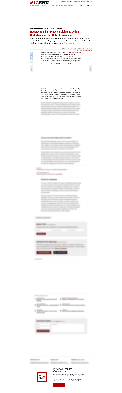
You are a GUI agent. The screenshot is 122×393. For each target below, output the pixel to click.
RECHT (52, 6)
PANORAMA (47, 6)
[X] (31, 56)
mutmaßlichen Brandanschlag (73, 52)
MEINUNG (70, 6)
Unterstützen (77, 1)
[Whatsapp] (31, 62)
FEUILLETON (64, 6)
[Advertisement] (61, 17)
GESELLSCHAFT (39, 6)
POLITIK (32, 6)
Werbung (83, 1)
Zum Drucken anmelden (87, 50)
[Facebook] (31, 53)
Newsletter (63, 1)
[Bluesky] (31, 59)
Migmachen (69, 1)
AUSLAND (57, 6)
